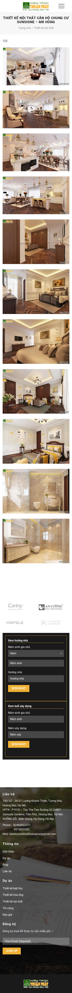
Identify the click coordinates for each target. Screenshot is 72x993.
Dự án (6, 858)
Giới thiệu (8, 851)
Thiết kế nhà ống (13, 895)
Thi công (8, 908)
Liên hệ (7, 871)
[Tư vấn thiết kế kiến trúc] (36, 6)
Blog (5, 864)
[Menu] (61, 6)
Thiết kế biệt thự (13, 888)
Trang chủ (24, 28)
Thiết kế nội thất (44, 28)
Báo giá (7, 914)
